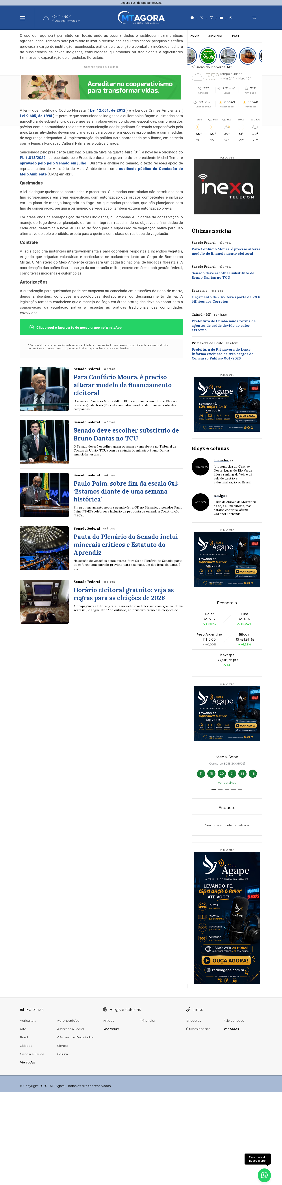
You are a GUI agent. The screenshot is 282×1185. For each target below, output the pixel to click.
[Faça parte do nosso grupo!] (264, 1174)
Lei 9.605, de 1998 (36, 116)
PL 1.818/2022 (33, 157)
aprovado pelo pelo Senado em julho (53, 163)
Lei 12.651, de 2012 (107, 110)
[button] (213, 789)
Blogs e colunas (210, 448)
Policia (194, 36)
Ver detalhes (227, 782)
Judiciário (215, 36)
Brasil (235, 36)
